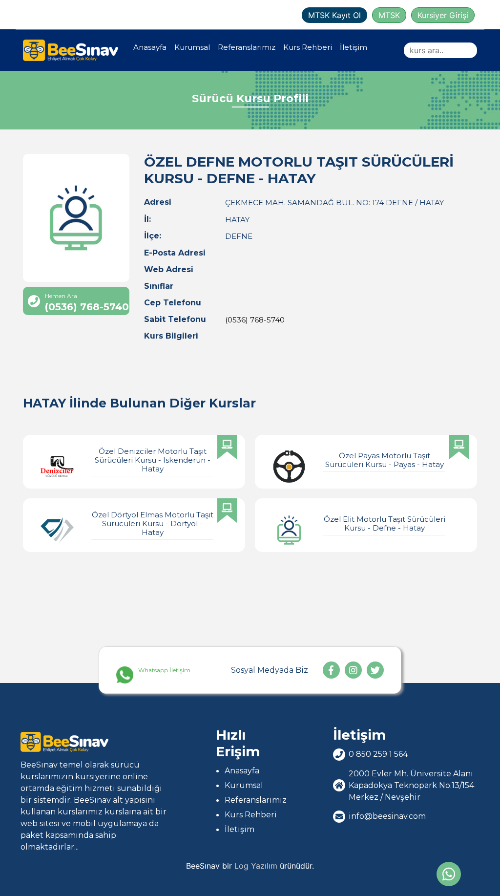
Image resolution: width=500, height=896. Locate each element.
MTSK (389, 15)
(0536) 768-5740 (255, 319)
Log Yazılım (255, 866)
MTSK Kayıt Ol (334, 15)
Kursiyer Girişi (442, 15)
